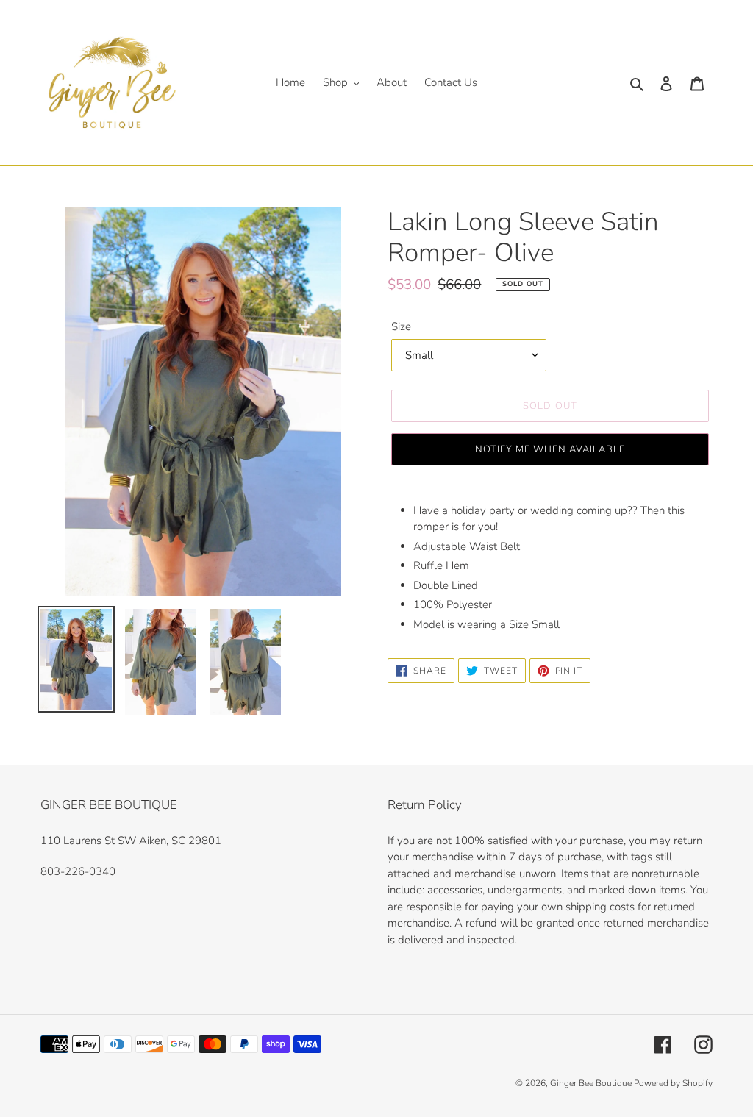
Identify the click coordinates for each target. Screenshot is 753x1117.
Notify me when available (550, 449)
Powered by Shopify (673, 1083)
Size (401, 326)
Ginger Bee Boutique (592, 1083)
